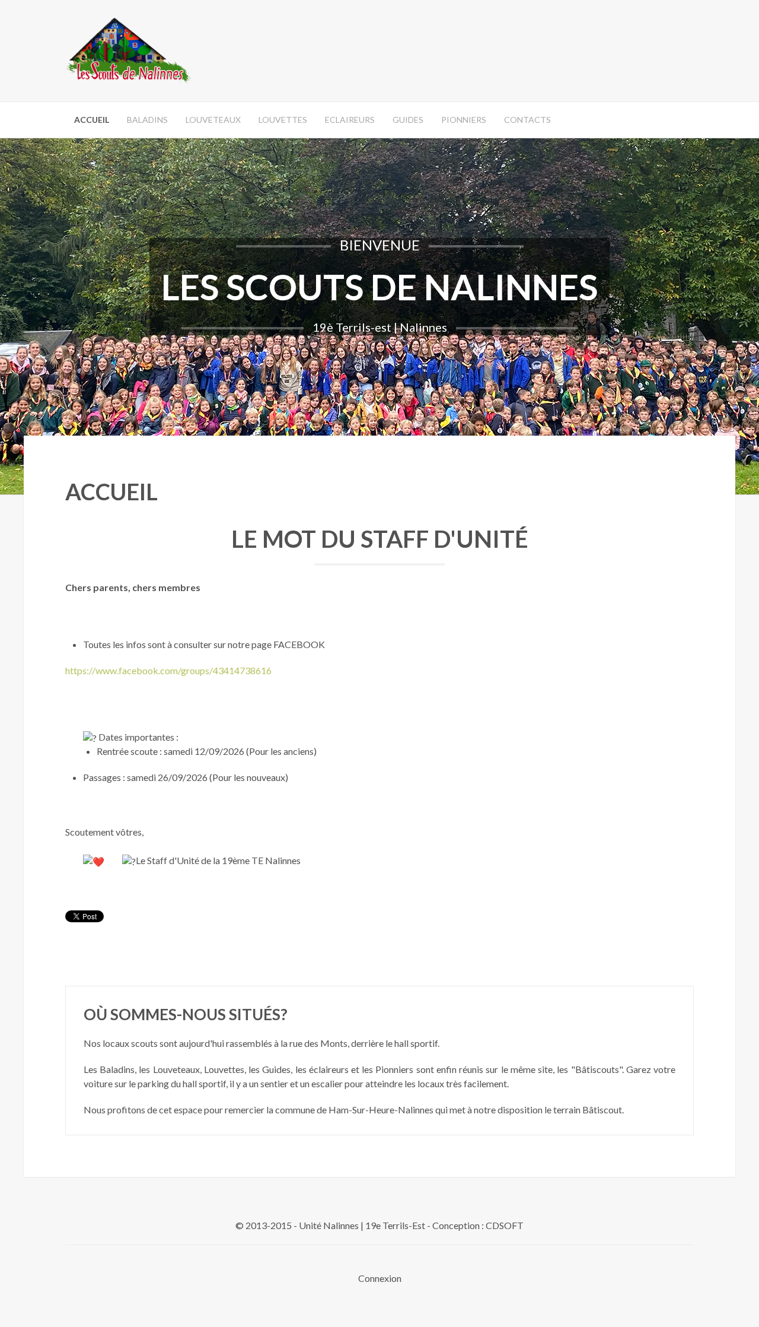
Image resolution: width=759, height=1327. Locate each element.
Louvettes (283, 120)
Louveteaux (213, 120)
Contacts (527, 120)
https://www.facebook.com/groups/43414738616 (168, 670)
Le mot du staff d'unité (379, 539)
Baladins (147, 120)
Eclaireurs (350, 120)
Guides (408, 120)
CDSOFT (505, 1225)
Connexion (379, 1278)
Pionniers (463, 120)
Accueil (91, 120)
